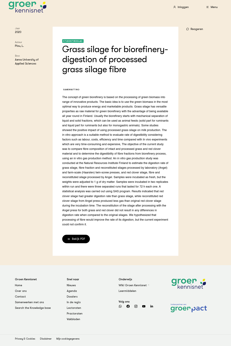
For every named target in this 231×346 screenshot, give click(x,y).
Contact (20, 296)
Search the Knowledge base (33, 307)
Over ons (21, 290)
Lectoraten (74, 307)
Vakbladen (73, 319)
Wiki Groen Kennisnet (133, 285)
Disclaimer (46, 338)
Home (18, 285)
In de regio (74, 302)
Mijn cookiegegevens (68, 338)
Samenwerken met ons (29, 302)
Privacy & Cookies (25, 338)
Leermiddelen (127, 290)
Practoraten (74, 313)
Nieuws (71, 285)
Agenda (72, 290)
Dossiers (72, 296)
